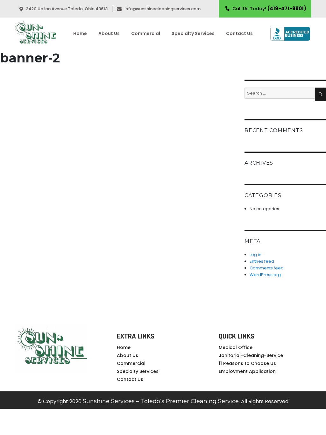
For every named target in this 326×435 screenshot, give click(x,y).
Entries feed (262, 261)
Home (80, 33)
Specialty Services (193, 33)
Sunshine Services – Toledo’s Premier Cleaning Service (161, 401)
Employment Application (247, 371)
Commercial (145, 33)
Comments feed (267, 268)
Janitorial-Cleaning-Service (251, 355)
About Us (109, 33)
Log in (255, 255)
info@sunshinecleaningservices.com (162, 9)
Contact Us (239, 33)
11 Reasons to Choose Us (247, 363)
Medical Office (235, 347)
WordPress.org (265, 275)
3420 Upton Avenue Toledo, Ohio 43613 (66, 9)
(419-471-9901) (286, 8)
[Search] (320, 94)
